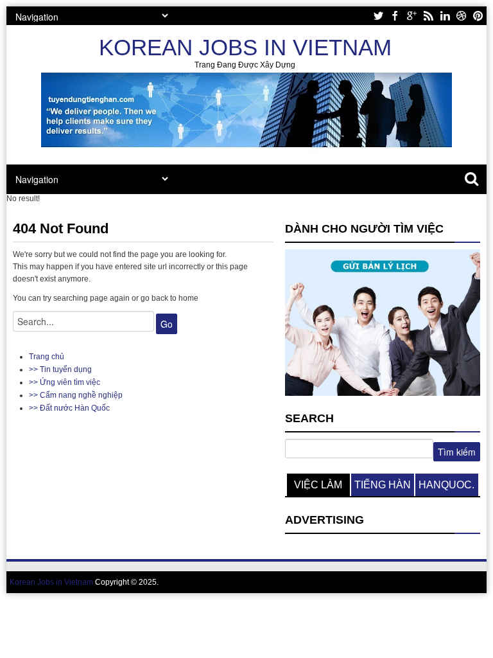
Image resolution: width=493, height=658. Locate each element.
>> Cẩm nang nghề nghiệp (76, 395)
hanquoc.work (446, 487)
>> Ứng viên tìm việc (64, 382)
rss (428, 15)
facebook (394, 15)
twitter (378, 15)
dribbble (461, 15)
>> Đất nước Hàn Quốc (69, 408)
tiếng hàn (382, 484)
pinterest (478, 15)
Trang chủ (46, 356)
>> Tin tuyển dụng (60, 369)
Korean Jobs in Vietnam (245, 47)
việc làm (318, 484)
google (411, 15)
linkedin (445, 15)
